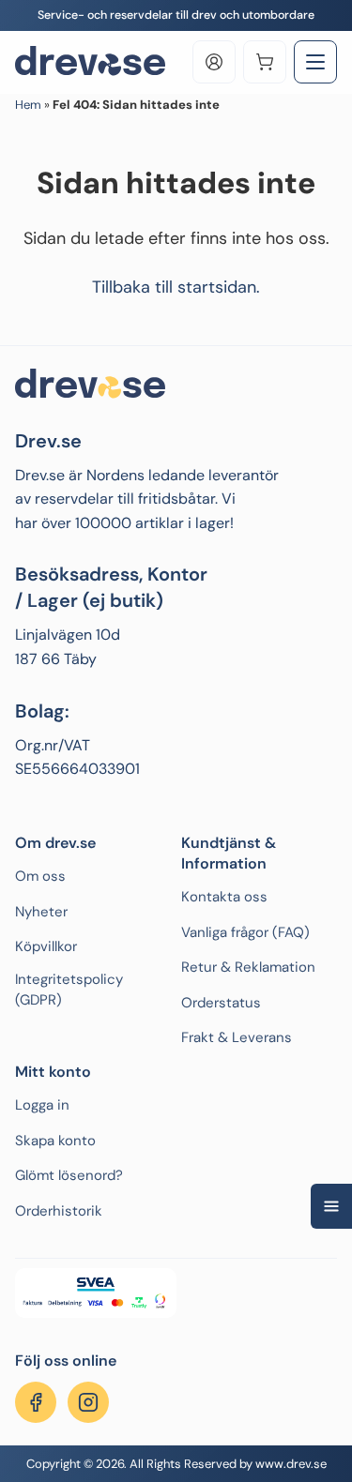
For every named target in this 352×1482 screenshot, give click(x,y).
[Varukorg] (264, 62)
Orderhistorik (58, 1211)
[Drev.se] (90, 62)
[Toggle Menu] (315, 61)
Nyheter (41, 911)
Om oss (40, 876)
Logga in (42, 1105)
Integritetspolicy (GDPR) (69, 990)
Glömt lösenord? (69, 1175)
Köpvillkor (46, 946)
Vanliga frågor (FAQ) (245, 932)
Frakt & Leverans (236, 1037)
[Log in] (214, 62)
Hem (28, 105)
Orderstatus (221, 1002)
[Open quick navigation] (331, 1206)
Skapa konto (55, 1140)
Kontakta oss (224, 896)
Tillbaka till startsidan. (176, 287)
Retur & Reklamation (248, 967)
